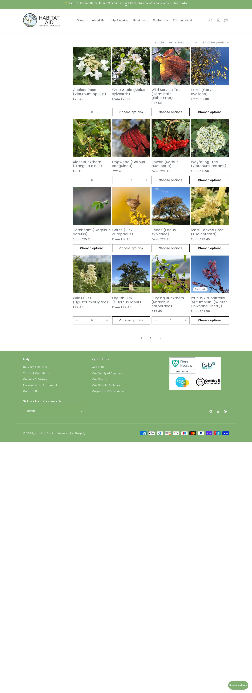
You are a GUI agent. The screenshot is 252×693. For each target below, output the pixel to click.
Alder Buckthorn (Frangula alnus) (87, 164)
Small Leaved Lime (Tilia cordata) (207, 232)
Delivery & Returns (35, 367)
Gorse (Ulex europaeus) (122, 232)
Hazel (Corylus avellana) (204, 92)
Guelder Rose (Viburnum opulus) (89, 92)
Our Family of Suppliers (107, 373)
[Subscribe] (81, 411)
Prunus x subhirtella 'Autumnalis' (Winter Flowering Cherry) (209, 302)
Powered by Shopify (71, 433)
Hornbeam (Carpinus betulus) (91, 232)
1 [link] (141, 338)
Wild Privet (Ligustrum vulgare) (90, 300)
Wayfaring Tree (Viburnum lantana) (208, 164)
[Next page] (160, 338)
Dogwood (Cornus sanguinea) (128, 164)
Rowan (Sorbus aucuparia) (165, 164)
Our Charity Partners (106, 385)
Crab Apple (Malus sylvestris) (128, 92)
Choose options (131, 112)
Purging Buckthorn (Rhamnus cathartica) (168, 302)
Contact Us (30, 391)
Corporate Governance (108, 391)
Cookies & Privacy (35, 379)
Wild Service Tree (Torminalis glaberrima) (167, 94)
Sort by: (160, 42)
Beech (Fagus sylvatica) (164, 232)
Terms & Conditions (36, 373)
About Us (98, 367)
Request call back (238, 685)
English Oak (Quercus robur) (126, 300)
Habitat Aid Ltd (46, 433)
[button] (210, 20)
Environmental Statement (40, 385)
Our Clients (99, 379)
